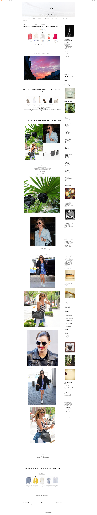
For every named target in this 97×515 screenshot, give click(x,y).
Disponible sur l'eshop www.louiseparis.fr (42, 174)
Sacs (66, 171)
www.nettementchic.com (67, 397)
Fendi (66, 147)
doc (65, 143)
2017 (66, 303)
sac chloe (66, 170)
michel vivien (67, 164)
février (67, 332)
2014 (66, 336)
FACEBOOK (33, 18)
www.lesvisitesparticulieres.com (68, 384)
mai (67, 314)
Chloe (66, 133)
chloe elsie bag (67, 135)
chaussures (67, 132)
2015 (66, 335)
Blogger (50, 512)
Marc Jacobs (67, 163)
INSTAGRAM (39, 18)
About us (67, 18)
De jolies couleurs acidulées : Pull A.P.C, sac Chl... (69, 316)
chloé (66, 134)
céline (66, 131)
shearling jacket (67, 176)
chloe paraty (67, 138)
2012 (66, 339)
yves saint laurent (68, 185)
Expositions (67, 146)
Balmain (66, 125)
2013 (66, 337)
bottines (66, 127)
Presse (66, 169)
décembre (67, 306)
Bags (66, 124)
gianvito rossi (67, 149)
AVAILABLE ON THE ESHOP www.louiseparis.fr (42, 457)
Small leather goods (68, 178)
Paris (66, 168)
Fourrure (66, 148)
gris (65, 150)
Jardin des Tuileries (68, 154)
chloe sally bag (67, 139)
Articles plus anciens (59, 502)
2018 (66, 302)
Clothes (66, 140)
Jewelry (66, 156)
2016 (66, 305)
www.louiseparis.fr (42, 108)
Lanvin (66, 157)
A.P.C (66, 117)
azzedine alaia (67, 123)
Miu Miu (66, 165)
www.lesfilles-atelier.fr (67, 407)
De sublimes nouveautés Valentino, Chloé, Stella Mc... (69, 321)
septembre (67, 310)
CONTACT (62, 18)
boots (66, 126)
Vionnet (66, 181)
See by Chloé (67, 173)
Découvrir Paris (67, 141)
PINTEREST (57, 18)
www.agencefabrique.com (67, 411)
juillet (67, 312)
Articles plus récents (26, 502)
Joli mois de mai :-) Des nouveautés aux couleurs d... (69, 327)
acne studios (67, 119)
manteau (66, 162)
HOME (24, 18)
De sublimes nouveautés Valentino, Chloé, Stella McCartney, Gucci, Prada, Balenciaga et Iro (42, 90)
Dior (66, 142)
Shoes (66, 177)
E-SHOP (28, 18)
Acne (66, 118)
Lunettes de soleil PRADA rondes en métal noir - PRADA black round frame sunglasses (42, 121)
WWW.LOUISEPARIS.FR (68, 40)
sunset (66, 179)
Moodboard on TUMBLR (48, 18)
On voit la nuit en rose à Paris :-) (42, 53)
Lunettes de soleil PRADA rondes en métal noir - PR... (69, 324)
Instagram (66, 153)
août (67, 311)
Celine (66, 130)
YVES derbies (67, 184)
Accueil (42, 502)
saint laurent (67, 172)
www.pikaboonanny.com (67, 402)
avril (67, 329)
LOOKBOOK (25, 20)
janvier (67, 333)
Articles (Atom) (29, 504)
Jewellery (66, 155)
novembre (67, 307)
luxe (66, 161)
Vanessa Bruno (67, 180)
